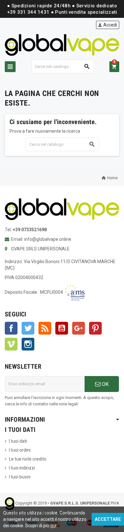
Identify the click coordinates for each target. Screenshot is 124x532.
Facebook (11, 328)
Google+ (78, 328)
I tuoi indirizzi (22, 467)
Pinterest (95, 328)
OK (104, 384)
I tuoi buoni (20, 476)
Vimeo (11, 344)
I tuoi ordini (20, 450)
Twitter (28, 328)
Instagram (28, 344)
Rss (44, 328)
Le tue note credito (27, 459)
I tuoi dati (18, 441)
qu (52, 525)
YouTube (61, 328)
